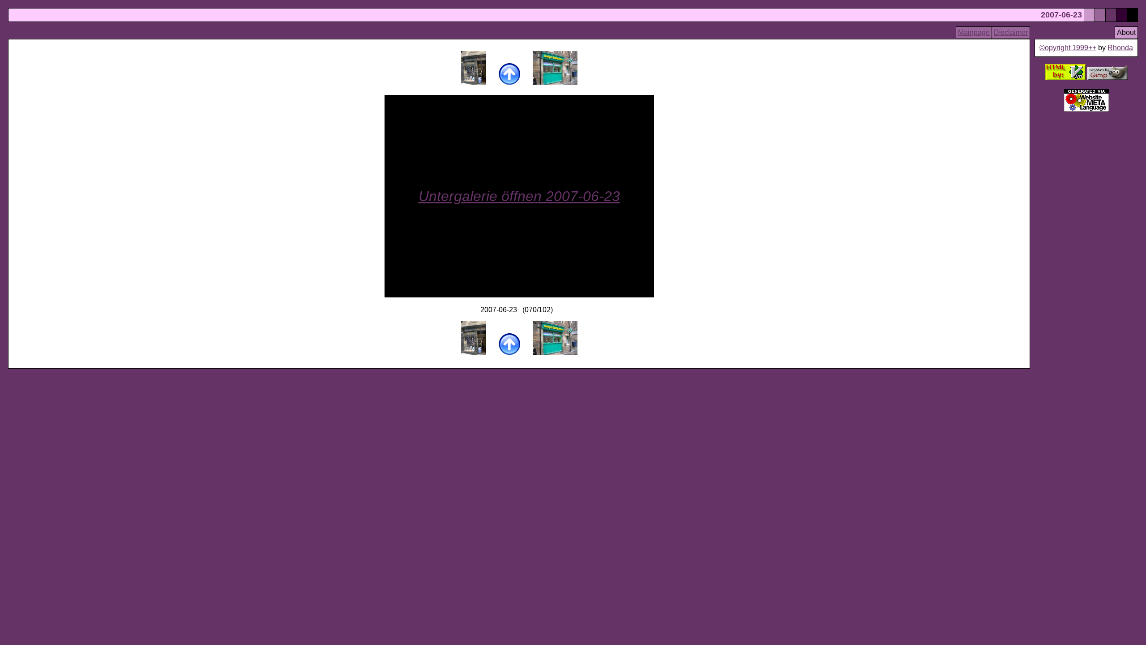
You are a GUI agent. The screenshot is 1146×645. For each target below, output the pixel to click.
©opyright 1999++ (1067, 48)
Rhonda (1120, 48)
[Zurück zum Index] (509, 82)
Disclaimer (1011, 32)
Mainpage (974, 32)
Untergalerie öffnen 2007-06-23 (519, 196)
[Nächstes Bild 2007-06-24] (555, 82)
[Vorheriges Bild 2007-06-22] (473, 82)
